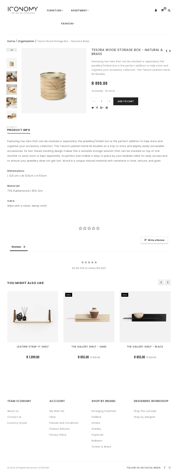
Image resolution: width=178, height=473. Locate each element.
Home (11, 41)
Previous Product (166, 51)
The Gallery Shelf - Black (145, 346)
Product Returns (60, 429)
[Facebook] (97, 107)
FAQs (53, 417)
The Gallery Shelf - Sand (89, 346)
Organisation (26, 41)
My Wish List (57, 411)
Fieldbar (96, 417)
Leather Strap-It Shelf (33, 346)
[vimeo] (108, 107)
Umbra (96, 423)
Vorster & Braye (101, 446)
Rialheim (97, 440)
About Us (12, 411)
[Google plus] (102, 107)
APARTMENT (79, 10)
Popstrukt (97, 435)
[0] (162, 10)
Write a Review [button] (156, 240)
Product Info (18, 130)
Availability (97, 91)
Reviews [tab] (16, 246)
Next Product (170, 51)
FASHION (67, 23)
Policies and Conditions (64, 423)
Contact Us (14, 417)
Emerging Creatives (104, 411)
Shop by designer (144, 417)
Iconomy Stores (17, 423)
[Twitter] (94, 107)
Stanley (96, 429)
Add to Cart (126, 101)
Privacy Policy (58, 435)
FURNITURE (54, 10)
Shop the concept (145, 411)
